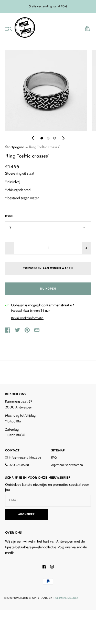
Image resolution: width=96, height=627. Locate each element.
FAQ (54, 457)
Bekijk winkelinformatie (27, 318)
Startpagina (14, 147)
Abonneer (26, 514)
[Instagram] (52, 567)
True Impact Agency (65, 598)
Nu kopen (48, 288)
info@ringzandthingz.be (24, 457)
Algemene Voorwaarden (67, 465)
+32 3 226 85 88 (18, 465)
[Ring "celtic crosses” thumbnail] (41, 138)
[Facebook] (44, 567)
